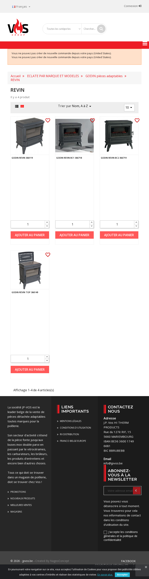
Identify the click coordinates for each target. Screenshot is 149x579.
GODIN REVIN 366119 (22, 157)
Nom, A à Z (82, 106)
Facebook (128, 561)
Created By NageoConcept (52, 561)
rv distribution (69, 434)
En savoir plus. (105, 574)
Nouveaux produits (22, 498)
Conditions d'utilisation (75, 427)
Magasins (16, 511)
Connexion (131, 6)
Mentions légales (70, 421)
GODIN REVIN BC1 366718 (69, 157)
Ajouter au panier (30, 235)
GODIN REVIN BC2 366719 (113, 157)
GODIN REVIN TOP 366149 (25, 292)
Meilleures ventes (21, 505)
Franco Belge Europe (72, 441)
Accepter (122, 574)
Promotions (18, 491)
